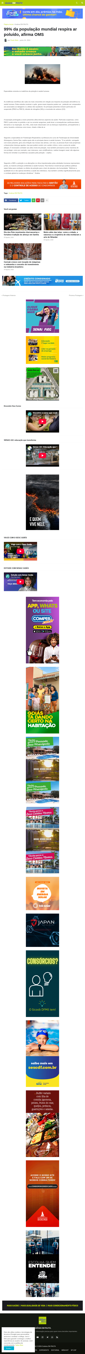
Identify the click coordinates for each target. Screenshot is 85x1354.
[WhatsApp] (33, 200)
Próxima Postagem (75, 295)
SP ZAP (73, 1350)
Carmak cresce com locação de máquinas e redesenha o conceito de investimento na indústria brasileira (22, 264)
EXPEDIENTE (44, 1350)
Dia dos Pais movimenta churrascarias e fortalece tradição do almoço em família (21, 233)
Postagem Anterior (9, 295)
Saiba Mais (19, 1345)
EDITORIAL (55, 1350)
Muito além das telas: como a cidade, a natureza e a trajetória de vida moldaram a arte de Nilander (62, 234)
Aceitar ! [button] (9, 1348)
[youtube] (38, 1337)
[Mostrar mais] (47, 200)
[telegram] (47, 1337)
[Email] (42, 200)
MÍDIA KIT (65, 1350)
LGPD (35, 1350)
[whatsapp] (52, 1337)
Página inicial (8, 24)
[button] (2, 3)
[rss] (57, 1337)
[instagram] (42, 1337)
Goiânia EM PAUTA (21, 24)
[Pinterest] (38, 200)
